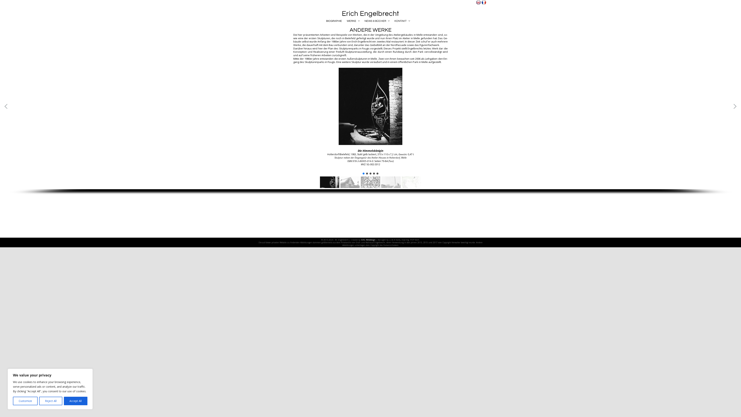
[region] (50, 389)
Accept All (75, 401)
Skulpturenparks (349, 48)
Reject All (51, 401)
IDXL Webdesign (368, 239)
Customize (25, 401)
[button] (6, 106)
